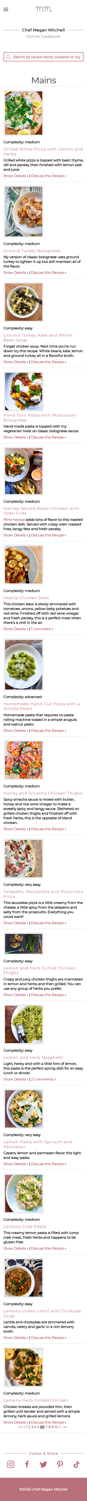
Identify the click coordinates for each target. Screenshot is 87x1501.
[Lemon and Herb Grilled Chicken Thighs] (23, 944)
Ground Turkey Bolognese (32, 250)
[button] (5, 9)
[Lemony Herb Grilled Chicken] (23, 1367)
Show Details (14, 176)
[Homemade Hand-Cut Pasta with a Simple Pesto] (23, 665)
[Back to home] (43, 9)
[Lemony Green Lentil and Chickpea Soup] (23, 1278)
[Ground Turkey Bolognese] (23, 212)
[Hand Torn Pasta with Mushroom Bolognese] (23, 391)
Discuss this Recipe (47, 176)
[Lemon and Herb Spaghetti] (23, 1024)
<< (20, 1427)
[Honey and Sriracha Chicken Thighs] (23, 760)
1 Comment (41, 629)
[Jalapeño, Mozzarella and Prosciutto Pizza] (23, 858)
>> (65, 1427)
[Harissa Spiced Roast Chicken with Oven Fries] (23, 471)
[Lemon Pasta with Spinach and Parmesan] (23, 1109)
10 (56, 1427)
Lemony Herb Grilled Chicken (35, 1400)
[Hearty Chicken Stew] (23, 565)
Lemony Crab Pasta (24, 1226)
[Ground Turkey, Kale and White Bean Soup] (23, 302)
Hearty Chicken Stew (26, 597)
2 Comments (42, 1079)
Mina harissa (14, 519)
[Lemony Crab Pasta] (23, 1193)
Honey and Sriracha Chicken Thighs (42, 793)
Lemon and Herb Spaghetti (33, 1057)
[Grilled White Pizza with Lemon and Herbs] (23, 113)
